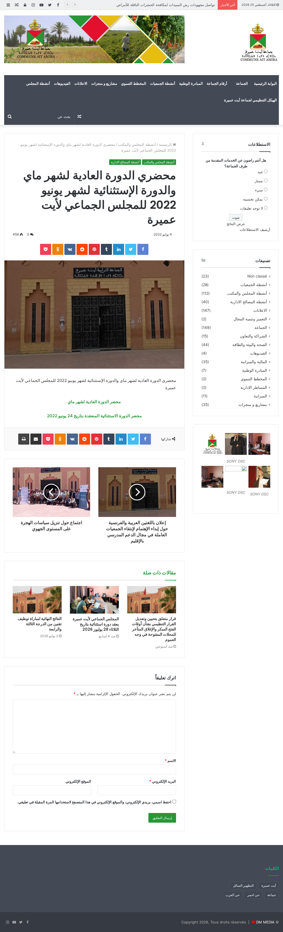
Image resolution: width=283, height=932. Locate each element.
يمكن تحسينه (253, 199)
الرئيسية (166, 144)
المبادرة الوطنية (191, 83)
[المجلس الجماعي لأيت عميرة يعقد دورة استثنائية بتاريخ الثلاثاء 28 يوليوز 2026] (94, 600)
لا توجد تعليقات (251, 208)
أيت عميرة (268, 885)
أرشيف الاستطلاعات (255, 229)
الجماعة (242, 83)
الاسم (170, 760)
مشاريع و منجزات (104, 83)
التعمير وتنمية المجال (250, 319)
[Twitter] (130, 249)
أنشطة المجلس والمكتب (137, 144)
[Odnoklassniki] (57, 249)
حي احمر (253, 895)
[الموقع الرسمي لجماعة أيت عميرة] (258, 42)
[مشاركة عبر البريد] (35, 439)
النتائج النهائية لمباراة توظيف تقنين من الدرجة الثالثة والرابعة (40, 624)
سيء (259, 190)
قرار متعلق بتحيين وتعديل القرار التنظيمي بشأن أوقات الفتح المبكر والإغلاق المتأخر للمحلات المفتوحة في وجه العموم (154, 629)
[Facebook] (142, 249)
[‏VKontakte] (69, 249)
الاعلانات (80, 83)
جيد (260, 172)
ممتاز (259, 181)
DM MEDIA (265, 922)
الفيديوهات (62, 83)
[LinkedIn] (118, 249)
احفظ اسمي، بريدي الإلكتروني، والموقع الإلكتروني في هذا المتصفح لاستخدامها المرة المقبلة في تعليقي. (94, 802)
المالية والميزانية (254, 362)
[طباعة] (23, 439)
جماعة (271, 895)
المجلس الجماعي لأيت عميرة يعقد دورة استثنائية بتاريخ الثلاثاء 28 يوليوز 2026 (96, 624)
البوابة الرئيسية (265, 83)
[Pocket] (45, 249)
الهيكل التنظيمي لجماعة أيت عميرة (250, 100)
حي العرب (233, 895)
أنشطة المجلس (38, 83)
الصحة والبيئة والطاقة (249, 344)
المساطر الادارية (253, 387)
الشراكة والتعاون (253, 336)
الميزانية (260, 396)
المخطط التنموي (133, 83)
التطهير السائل (243, 885)
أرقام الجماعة (217, 83)
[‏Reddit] (82, 249)
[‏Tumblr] (106, 249)
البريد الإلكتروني (162, 781)
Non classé (257, 276)
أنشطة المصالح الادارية (125, 162)
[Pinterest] (94, 249)
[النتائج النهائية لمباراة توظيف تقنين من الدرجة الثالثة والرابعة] (37, 599)
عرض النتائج (236, 223)
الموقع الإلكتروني (78, 781)
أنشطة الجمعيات (162, 83)
